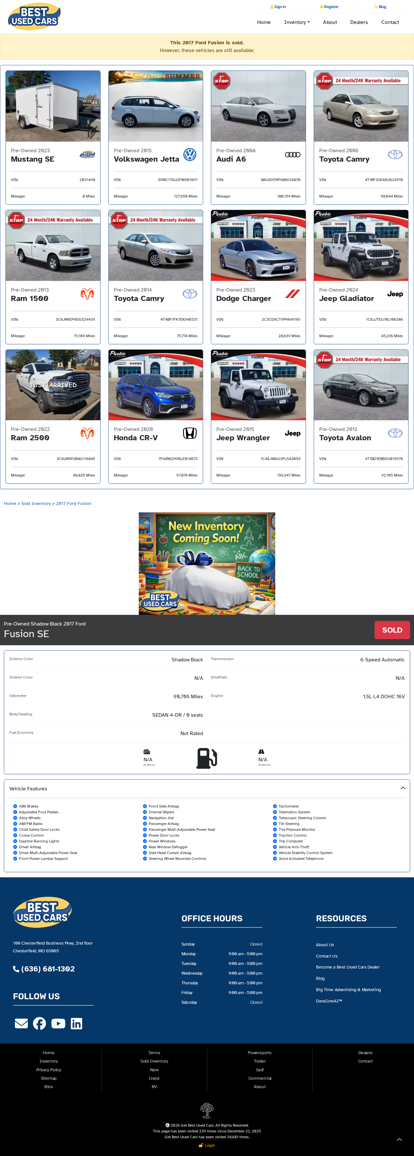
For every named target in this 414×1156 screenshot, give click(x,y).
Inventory (48, 1061)
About (330, 22)
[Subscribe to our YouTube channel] (58, 1026)
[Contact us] (21, 1026)
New (154, 1070)
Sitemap (49, 1078)
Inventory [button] (295, 22)
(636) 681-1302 (46, 969)
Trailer (260, 1061)
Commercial (259, 1078)
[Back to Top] (399, 1141)
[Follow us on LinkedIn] (76, 1026)
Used (154, 1078)
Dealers (359, 22)
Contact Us (326, 956)
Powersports (260, 1052)
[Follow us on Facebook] (39, 1026)
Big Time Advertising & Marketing (348, 989)
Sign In (280, 7)
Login (209, 1145)
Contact (390, 22)
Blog (382, 7)
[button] (207, 825)
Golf (260, 1070)
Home (264, 22)
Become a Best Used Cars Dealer (347, 967)
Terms (154, 1052)
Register (331, 7)
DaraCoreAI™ (329, 1001)
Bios (48, 1086)
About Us (325, 944)
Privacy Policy (48, 1070)
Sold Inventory (36, 503)
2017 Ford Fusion (74, 503)
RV (154, 1086)
